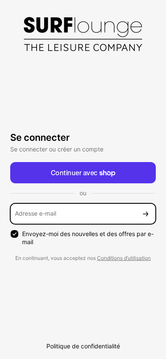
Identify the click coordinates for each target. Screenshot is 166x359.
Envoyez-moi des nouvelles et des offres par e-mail (88, 237)
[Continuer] (145, 213)
